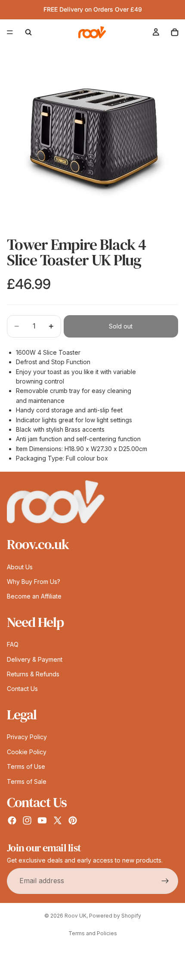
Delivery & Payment (34, 659)
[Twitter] (57, 820)
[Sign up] (165, 881)
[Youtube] (42, 820)
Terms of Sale (26, 781)
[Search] (28, 32)
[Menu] (10, 32)
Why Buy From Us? (33, 581)
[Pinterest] (73, 820)
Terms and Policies (92, 933)
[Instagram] (27, 820)
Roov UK (75, 915)
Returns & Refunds (33, 674)
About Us (20, 567)
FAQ (12, 644)
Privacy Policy (27, 736)
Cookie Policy (26, 751)
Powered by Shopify (115, 915)
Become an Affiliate (34, 596)
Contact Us (22, 688)
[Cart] (174, 32)
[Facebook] (12, 820)
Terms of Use (26, 766)
